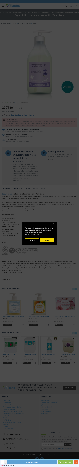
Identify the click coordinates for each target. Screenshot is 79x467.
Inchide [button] (52, 224)
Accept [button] (47, 240)
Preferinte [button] (32, 240)
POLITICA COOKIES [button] (32, 234)
